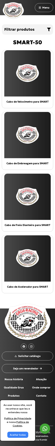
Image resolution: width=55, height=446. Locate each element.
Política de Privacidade (17, 418)
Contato (41, 395)
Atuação (41, 379)
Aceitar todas (18, 434)
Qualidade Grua (14, 387)
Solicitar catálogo (29, 356)
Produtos (14, 395)
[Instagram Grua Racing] (31, 346)
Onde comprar (41, 387)
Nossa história (14, 379)
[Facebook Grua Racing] (24, 346)
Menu (45, 7)
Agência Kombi (38, 439)
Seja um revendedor (25, 368)
